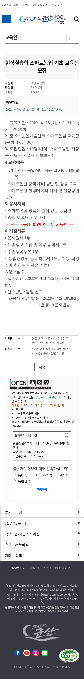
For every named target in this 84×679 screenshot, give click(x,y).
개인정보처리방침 (19, 568)
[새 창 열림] (30, 383)
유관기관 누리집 (16, 544)
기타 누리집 (13, 555)
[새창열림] (60, 19)
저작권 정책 (35, 568)
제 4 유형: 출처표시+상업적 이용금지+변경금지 (37, 405)
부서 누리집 (13, 512)
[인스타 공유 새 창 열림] (36, 653)
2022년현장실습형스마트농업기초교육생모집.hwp (34, 109)
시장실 (17, 5)
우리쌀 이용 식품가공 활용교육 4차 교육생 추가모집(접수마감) (50, 351)
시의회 (26, 5)
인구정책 (57, 5)
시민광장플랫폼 (41, 5)
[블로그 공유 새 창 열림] (45, 653)
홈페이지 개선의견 (26, 435)
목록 (42, 367)
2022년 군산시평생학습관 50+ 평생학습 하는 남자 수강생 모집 (50, 340)
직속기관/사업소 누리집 (22, 533)
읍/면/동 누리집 (16, 523)
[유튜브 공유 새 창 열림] (27, 653)
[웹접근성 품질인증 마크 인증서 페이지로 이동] (69, 657)
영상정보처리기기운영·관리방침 (58, 568)
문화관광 (6, 5)
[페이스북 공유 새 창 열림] (18, 653)
